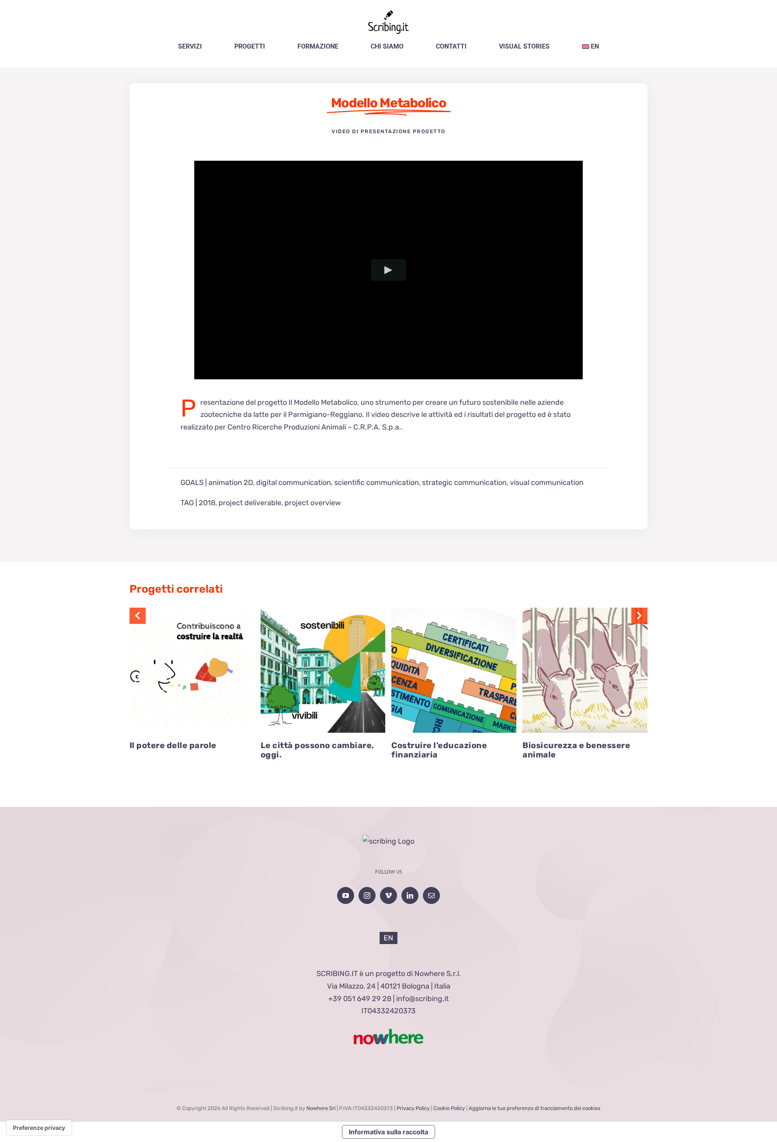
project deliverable (250, 502)
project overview (312, 502)
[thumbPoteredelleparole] (192, 611)
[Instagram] (367, 895)
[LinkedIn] (409, 895)
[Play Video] (388, 270)
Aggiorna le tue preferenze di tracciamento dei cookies (535, 1108)
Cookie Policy (449, 1108)
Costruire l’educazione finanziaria (439, 750)
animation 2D (230, 482)
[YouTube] (345, 895)
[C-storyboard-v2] (453, 611)
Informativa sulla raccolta (388, 1132)
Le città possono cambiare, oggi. (317, 750)
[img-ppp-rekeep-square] (323, 611)
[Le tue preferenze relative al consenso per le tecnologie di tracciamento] (39, 1128)
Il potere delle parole (173, 745)
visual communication (547, 482)
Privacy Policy (413, 1108)
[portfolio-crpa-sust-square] (585, 611)
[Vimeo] (388, 895)
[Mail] (431, 895)
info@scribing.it (422, 998)
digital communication (293, 482)
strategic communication (464, 482)
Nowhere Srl (320, 1108)
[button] (138, 616)
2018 (207, 502)
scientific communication (376, 482)
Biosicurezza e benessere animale (576, 750)
